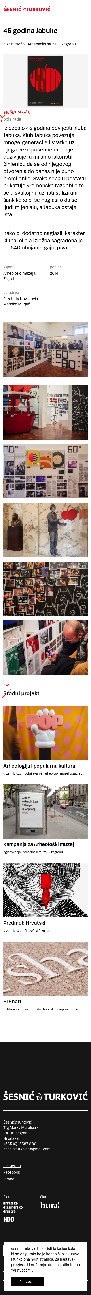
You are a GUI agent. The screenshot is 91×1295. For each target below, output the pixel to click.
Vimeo (8, 1179)
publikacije (11, 1009)
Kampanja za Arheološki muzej (38, 844)
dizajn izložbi (14, 44)
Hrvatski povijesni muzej (60, 1009)
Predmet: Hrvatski (24, 923)
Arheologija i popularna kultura (39, 766)
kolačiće (60, 1248)
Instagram (12, 1165)
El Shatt (12, 1001)
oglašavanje (33, 773)
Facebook (11, 1172)
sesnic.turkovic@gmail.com (27, 1149)
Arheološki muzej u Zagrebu (52, 44)
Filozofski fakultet (37, 931)
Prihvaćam (28, 1281)
